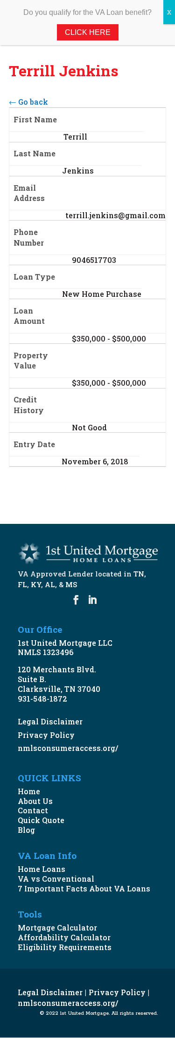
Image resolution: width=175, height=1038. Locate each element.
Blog (26, 830)
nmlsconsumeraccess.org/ (68, 748)
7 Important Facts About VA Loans (84, 888)
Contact (33, 810)
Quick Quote (41, 820)
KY (36, 584)
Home (29, 791)
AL (50, 584)
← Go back (28, 102)
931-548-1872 (42, 698)
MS (71, 584)
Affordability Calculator (64, 937)
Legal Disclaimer (50, 721)
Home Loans (41, 869)
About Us (35, 801)
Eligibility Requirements (65, 947)
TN (138, 573)
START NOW (48, 489)
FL (22, 584)
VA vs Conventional (56, 879)
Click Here (88, 32)
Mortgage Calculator (57, 927)
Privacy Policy (46, 735)
